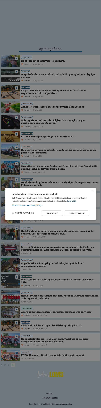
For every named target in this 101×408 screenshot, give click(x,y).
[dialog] (50, 204)
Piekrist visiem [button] (76, 213)
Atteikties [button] (52, 213)
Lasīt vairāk (71, 201)
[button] (50, 205)
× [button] (92, 191)
